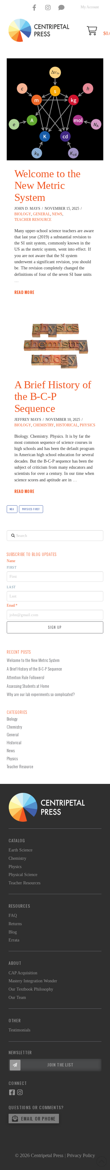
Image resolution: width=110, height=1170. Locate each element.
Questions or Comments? (36, 1107)
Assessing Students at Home (28, 685)
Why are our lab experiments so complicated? (41, 694)
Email (12, 605)
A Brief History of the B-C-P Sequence (52, 396)
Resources (19, 905)
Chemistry (43, 425)
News (57, 214)
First (12, 567)
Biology (22, 214)
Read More (24, 292)
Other (15, 1020)
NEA (12, 509)
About (15, 963)
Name (11, 561)
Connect (18, 1083)
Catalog (17, 840)
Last (11, 587)
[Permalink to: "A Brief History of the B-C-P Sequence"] (55, 345)
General (41, 214)
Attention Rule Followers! (25, 677)
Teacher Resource (32, 219)
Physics (87, 425)
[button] (55, 1065)
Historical (67, 425)
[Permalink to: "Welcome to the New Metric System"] (55, 109)
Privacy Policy (81, 1155)
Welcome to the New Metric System (47, 185)
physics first (31, 509)
